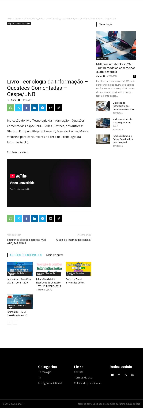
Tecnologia (44, 372)
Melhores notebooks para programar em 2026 (123, 122)
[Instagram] (132, 375)
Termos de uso (83, 377)
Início (9, 18)
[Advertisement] (49, 52)
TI (39, 377)
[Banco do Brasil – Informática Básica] (78, 269)
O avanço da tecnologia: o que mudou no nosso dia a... (124, 106)
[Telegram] (42, 107)
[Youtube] (112, 375)
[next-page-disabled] (15, 322)
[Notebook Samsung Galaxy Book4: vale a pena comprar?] (103, 139)
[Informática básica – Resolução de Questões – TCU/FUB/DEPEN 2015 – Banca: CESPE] (49, 269)
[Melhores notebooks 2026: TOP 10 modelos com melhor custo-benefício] (116, 45)
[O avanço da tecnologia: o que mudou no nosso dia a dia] (103, 106)
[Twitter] (18, 107)
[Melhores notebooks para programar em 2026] (103, 123)
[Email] (50, 107)
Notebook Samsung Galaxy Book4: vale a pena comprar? (123, 139)
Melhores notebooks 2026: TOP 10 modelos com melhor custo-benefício (115, 68)
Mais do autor (54, 255)
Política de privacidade (87, 383)
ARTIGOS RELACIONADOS (26, 255)
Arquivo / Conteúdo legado (29, 18)
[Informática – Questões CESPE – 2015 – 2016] (20, 269)
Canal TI (15, 100)
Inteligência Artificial (50, 383)
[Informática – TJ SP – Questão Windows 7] (20, 301)
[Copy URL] (58, 107)
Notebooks (102, 58)
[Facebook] (26, 107)
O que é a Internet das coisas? (73, 239)
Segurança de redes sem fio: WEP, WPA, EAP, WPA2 (26, 241)
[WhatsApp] (10, 107)
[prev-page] (9, 322)
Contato (79, 372)
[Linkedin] (34, 107)
